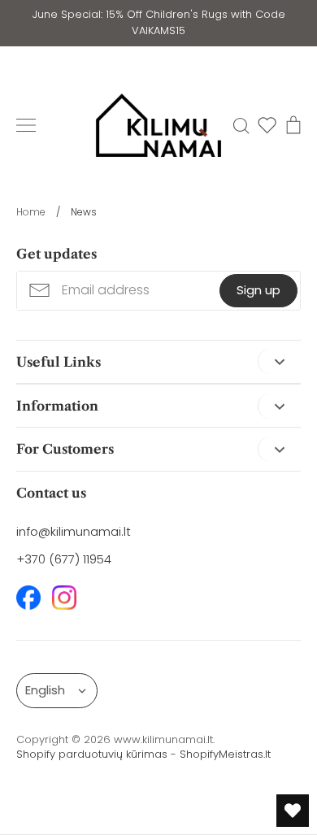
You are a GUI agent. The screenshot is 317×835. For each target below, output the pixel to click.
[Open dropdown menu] (279, 361)
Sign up (258, 289)
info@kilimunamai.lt (73, 531)
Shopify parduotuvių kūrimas (91, 754)
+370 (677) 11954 (63, 559)
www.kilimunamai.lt (163, 739)
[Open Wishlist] (292, 810)
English (45, 689)
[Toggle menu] (26, 125)
